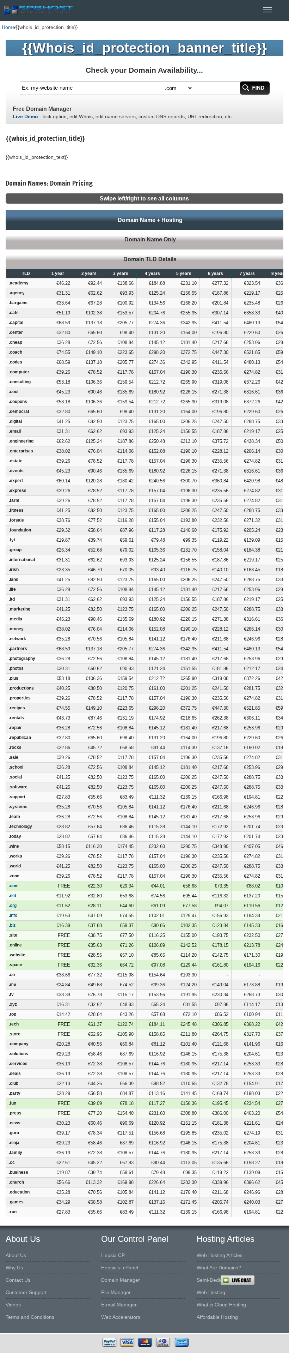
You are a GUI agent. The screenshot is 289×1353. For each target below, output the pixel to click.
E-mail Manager (119, 1304)
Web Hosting (211, 1292)
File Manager (116, 1292)
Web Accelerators (120, 1317)
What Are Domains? (219, 1267)
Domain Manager (120, 1280)
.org (13, 905)
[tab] (144, 220)
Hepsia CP (113, 1255)
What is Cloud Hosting (221, 1304)
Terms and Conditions (30, 1317)
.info (13, 915)
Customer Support (26, 1292)
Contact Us (18, 1280)
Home (8, 27)
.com (14, 885)
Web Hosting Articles (219, 1255)
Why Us (14, 1267)
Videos (13, 1304)
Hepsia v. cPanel (119, 1267)
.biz (12, 925)
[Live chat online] (254, 1280)
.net (12, 895)
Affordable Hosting (217, 1317)
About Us (16, 1255)
